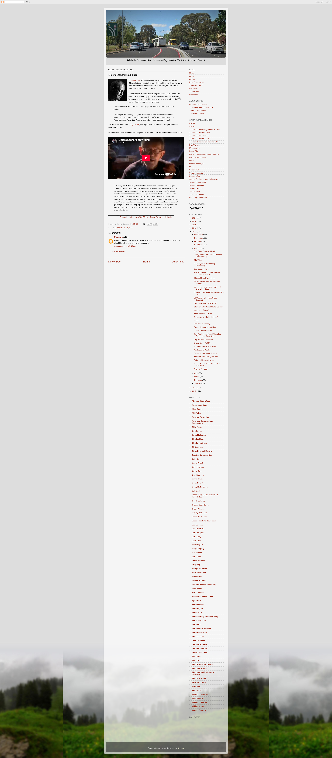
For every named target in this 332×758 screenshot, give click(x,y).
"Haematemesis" (196, 85)
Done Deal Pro (198, 483)
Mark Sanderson (199, 573)
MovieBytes (197, 577)
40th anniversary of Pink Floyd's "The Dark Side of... (207, 273)
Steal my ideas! (199, 640)
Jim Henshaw (198, 529)
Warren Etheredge (200, 694)
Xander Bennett (199, 710)
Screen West (194, 191)
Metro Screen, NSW (197, 157)
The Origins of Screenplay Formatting (204, 265)
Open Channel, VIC (197, 164)
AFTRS (192, 126)
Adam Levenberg (199, 405)
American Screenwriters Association (202, 422)
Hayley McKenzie (199, 513)
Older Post (178, 261)
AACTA (192, 123)
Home (146, 261)
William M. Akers (199, 706)
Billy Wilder (198, 260)
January (197, 383)
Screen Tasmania (196, 185)
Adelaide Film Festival (198, 104)
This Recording (199, 682)
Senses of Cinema (196, 195)
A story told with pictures (204, 360)
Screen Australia (196, 173)
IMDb (131, 217)
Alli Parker (196, 413)
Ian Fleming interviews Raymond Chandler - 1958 (207, 288)
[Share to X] (154, 224)
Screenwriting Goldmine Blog (205, 616)
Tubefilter (196, 686)
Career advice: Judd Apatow (205, 353)
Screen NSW (194, 176)
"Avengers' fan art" (201, 310)
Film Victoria (194, 145)
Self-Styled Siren (199, 632)
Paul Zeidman (198, 593)
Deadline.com (198, 475)
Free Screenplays (196, 82)
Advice (192, 79)
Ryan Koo (196, 601)
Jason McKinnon (199, 517)
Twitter (152, 217)
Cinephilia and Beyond (202, 451)
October (197, 241)
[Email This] (148, 224)
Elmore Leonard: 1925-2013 (205, 303)
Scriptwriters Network (201, 628)
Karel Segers (197, 545)
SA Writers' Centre (196, 114)
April (196, 373)
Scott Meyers (198, 605)
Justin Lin (196, 541)
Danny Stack (197, 463)
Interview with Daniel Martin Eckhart (208, 307)
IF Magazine (194, 148)
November (198, 238)
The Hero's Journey (202, 324)
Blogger (181, 748)
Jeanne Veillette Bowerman (204, 521)
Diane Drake (197, 479)
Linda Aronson (198, 561)
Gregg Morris (198, 509)
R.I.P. (131, 228)
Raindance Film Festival (202, 597)
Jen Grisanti (197, 525)
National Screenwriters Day (204, 585)
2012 (194, 388)
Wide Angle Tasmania (198, 198)
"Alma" (196, 320)
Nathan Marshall (199, 581)
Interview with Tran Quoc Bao (206, 357)
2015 (194, 225)
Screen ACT (194, 170)
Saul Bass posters (201, 269)
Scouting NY (197, 608)
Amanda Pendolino (200, 417)
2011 (194, 391)
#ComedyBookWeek (201, 401)
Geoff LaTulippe (199, 501)
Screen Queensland (197, 182)
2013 (194, 232)
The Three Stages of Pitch (204, 251)
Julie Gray (196, 537)
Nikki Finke (197, 589)
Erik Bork (196, 491)
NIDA (191, 161)
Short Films (194, 92)
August (197, 248)
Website (159, 217)
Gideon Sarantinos (200, 505)
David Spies (197, 471)
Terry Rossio (197, 660)
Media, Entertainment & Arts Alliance (204, 154)
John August (197, 533)
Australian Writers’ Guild (199, 139)
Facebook (123, 217)
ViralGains (196, 690)
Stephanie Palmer (200, 644)
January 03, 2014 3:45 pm (125, 246)
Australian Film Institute (199, 136)
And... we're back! (201, 369)
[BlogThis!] (151, 224)
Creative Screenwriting (202, 455)
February (198, 380)
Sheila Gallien (198, 636)
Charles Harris (198, 439)
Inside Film (193, 151)
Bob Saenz (197, 431)
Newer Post (114, 261)
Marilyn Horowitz (199, 569)
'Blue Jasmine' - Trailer (203, 314)
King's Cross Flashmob (203, 340)
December (198, 235)
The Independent (199, 668)
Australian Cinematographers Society (204, 130)
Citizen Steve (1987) (202, 343)
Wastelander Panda (202, 350)
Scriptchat (196, 624)
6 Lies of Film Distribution (204, 278)
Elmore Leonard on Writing (205, 327)
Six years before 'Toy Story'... (206, 346)
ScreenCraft (197, 612)
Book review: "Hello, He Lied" (206, 317)
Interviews (193, 88)
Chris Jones (197, 447)
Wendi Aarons (198, 698)
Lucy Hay (196, 565)
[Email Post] (144, 224)
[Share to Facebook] (156, 224)
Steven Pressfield (200, 652)
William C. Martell (199, 702)
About (191, 76)
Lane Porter (197, 557)
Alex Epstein (197, 409)
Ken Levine (197, 553)
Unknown (118, 237)
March (197, 377)
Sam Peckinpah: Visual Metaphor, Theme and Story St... (207, 335)
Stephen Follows (199, 648)
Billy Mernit (197, 427)
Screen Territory (196, 188)
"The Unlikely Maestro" (203, 331)
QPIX (191, 167)
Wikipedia (168, 217)
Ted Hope (196, 656)
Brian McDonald (199, 435)
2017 (194, 218)
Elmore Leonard (134, 80)
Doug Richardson (200, 487)
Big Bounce (134, 125)
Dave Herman (198, 467)
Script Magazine (199, 621)
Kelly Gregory (198, 549)
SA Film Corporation (197, 110)
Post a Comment (118, 251)
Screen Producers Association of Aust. (204, 179)
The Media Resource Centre (201, 107)
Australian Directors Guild (199, 133)
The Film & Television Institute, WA (203, 142)
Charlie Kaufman (199, 443)
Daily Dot (196, 459)
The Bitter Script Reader (202, 664)
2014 (194, 228)
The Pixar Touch (199, 678)
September (199, 245)
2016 (194, 221)
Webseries (193, 95)
